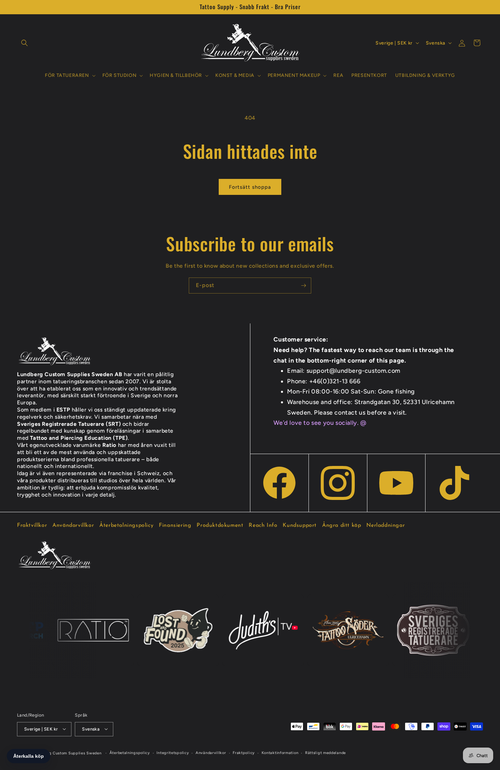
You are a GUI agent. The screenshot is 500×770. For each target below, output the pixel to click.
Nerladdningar (385, 525)
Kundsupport (300, 525)
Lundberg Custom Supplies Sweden (68, 753)
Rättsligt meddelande (325, 752)
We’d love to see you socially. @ (319, 422)
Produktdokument (220, 525)
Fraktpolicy (244, 752)
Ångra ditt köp (341, 525)
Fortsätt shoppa (250, 187)
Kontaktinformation (280, 752)
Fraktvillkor (32, 525)
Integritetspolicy (172, 752)
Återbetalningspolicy (126, 525)
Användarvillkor (73, 525)
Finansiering (175, 525)
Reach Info (263, 525)
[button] (24, 42)
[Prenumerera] (303, 286)
